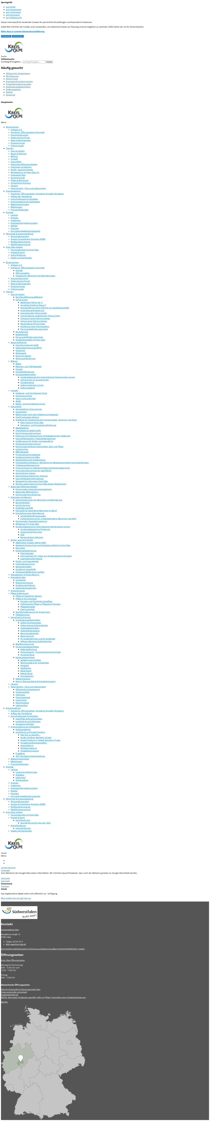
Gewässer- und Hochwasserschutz (31, 393)
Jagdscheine (25, 670)
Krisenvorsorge (18, 143)
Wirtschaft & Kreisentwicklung (19, 233)
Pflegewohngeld (27, 606)
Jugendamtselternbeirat (31, 558)
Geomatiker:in (26, 745)
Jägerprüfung (26, 673)
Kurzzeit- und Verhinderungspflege (36, 601)
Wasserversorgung (24, 582)
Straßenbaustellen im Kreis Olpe (30, 339)
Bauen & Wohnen (19, 153)
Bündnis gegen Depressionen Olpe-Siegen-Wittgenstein (41, 484)
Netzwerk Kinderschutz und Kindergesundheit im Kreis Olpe (43, 545)
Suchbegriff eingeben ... (11, 61)
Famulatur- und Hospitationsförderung (38, 425)
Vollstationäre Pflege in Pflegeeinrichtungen (40, 604)
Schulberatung (27, 382)
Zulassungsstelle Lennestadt (14, 992)
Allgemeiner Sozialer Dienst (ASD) (31, 542)
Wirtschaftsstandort (20, 236)
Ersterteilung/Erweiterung (32, 310)
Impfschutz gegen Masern (27, 417)
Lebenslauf (21, 777)
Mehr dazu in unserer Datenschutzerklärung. (23, 31)
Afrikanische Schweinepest (18, 73)
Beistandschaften (23, 566)
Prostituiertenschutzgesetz (28, 454)
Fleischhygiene (22, 702)
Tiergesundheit (22, 692)
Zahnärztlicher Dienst (25, 473)
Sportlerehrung (23, 820)
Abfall (18, 401)
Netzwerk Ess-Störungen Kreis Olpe (32, 481)
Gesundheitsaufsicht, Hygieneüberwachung (36, 438)
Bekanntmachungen (20, 204)
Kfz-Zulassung (12, 76)
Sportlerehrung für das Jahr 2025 (35, 823)
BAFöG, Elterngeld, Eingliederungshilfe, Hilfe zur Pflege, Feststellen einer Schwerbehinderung (43, 997)
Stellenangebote (13, 89)
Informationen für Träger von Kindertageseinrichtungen (46, 556)
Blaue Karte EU (27, 636)
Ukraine (14, 185)
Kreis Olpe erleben (14, 247)
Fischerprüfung (27, 654)
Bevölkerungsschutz (25, 644)
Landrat (14, 215)
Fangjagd (24, 665)
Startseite (5, 878)
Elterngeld (20, 548)
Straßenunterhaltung (25, 585)
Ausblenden (6, 36)
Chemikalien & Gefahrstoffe (28, 430)
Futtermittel (21, 700)
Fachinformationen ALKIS (27, 345)
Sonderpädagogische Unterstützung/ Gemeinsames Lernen (47, 377)
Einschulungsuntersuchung (28, 433)
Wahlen (9, 92)
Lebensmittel (21, 705)
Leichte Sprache (23, 505)
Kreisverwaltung (13, 191)
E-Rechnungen (17, 145)
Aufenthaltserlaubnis (30, 630)
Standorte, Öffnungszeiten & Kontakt (27, 132)
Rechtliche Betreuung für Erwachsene (33, 612)
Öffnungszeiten (23, 273)
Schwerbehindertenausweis (18, 84)
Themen (9, 148)
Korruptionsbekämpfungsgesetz (25, 231)
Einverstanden (18, 36)
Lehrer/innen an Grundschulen (34, 380)
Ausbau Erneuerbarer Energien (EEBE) (28, 239)
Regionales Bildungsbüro (27, 492)
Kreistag (9, 212)
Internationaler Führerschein (33, 313)
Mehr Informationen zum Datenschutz (18, 875)
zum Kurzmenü (13, 15)
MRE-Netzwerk (22, 452)
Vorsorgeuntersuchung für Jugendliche (33, 470)
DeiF (22, 534)
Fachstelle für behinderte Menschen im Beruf (36, 510)
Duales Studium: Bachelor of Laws (35, 737)
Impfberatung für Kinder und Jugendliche (34, 441)
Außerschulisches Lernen (32, 385)
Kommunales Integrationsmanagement (34, 489)
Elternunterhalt (27, 609)
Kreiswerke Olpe (18, 175)
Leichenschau (22, 449)
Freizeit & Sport (18, 252)
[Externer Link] (105, 913)
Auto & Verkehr (18, 151)
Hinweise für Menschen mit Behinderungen (35, 275)
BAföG (18, 364)
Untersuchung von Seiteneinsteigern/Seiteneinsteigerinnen (43, 468)
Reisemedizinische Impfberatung (30, 460)
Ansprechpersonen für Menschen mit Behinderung (39, 500)
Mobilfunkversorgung (20, 244)
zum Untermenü (13, 12)
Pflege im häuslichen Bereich (29, 596)
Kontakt (19, 270)
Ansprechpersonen (19, 135)
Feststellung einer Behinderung (30, 513)
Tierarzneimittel (23, 697)
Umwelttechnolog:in (29, 751)
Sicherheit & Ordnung (21, 183)
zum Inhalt (10, 7)
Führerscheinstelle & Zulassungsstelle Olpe (20, 989)
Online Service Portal (20, 137)
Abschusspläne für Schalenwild (34, 662)
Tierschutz (20, 694)
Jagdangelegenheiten (25, 657)
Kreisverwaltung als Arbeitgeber (25, 201)
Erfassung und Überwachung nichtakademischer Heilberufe (43, 436)
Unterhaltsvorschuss (25, 564)
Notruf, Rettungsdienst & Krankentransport (36, 681)
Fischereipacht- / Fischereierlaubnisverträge (40, 652)
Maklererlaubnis (23, 678)
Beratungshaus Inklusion (31, 537)
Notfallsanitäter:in (28, 748)
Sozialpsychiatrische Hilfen (28, 457)
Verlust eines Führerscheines (33, 321)
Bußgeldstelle (22, 334)
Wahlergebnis (22, 780)
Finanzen (15, 228)
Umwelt (14, 159)
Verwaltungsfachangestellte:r (33, 743)
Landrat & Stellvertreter (26, 772)
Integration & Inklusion (21, 167)
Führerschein (12, 79)
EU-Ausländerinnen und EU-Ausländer (37, 638)
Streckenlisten (26, 676)
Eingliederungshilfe (24, 508)
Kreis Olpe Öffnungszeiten (13, 960)
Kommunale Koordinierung (28, 494)
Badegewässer (22, 428)
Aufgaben (20, 775)
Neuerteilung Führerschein (32, 323)
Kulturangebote (27, 388)
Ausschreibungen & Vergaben (24, 199)
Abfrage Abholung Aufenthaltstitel (36, 641)
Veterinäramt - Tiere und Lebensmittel (28, 188)
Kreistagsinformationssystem (19, 81)
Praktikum (20, 753)
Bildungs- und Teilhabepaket (29, 366)
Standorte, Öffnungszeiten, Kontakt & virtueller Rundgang (37, 193)
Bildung (14, 156)
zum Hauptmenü (13, 9)
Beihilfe (4, 1002)
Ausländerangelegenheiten (18, 87)
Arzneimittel (21, 412)
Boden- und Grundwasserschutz (30, 404)
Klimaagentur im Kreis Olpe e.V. (25, 172)
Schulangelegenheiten (26, 374)
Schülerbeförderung (25, 372)
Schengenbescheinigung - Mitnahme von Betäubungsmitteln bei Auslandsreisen (52, 462)
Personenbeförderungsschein (34, 329)
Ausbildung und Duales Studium (30, 732)
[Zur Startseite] (13, 53)
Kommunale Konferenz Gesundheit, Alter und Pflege (39, 446)
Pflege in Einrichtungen (26, 598)
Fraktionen (16, 220)
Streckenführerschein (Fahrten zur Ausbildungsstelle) (44, 307)
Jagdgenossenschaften (30, 660)
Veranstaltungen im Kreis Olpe (25, 249)
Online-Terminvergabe (30, 622)
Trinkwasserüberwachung (27, 465)
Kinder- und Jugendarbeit (27, 561)
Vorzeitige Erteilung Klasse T (33, 305)
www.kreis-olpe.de (16, 944)
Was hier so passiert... (30, 735)
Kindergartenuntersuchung (28, 444)
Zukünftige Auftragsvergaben (29, 718)
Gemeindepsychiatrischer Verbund (32, 476)
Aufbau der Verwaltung (21, 196)
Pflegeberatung (23, 614)
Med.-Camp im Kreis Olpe (32, 422)
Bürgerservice (12, 127)
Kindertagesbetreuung (26, 550)
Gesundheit (16, 161)
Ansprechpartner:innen (31, 532)
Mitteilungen (16, 207)
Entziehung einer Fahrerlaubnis (34, 326)
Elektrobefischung (28, 649)
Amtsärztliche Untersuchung (29, 409)
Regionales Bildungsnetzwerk (24, 164)
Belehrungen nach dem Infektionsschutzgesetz (37, 414)
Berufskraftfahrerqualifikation (29, 297)
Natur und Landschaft (26, 398)
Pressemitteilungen (20, 209)
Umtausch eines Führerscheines (35, 318)
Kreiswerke (21, 580)
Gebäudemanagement (26, 588)
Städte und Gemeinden (21, 257)
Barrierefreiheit (23, 502)
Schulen (19, 369)
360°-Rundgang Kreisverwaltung (30, 756)
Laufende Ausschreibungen (28, 721)
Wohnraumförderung (25, 358)
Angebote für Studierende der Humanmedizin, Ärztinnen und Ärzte (46, 420)
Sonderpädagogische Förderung (35, 529)
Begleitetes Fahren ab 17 (31, 302)
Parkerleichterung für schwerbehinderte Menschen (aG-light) (48, 518)
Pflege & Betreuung (19, 180)
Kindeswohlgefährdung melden (30, 572)
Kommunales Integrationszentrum (31, 521)
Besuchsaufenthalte (29, 633)
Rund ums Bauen (23, 355)
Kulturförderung (18, 255)
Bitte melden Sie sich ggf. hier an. (16, 898)
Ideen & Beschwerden (21, 140)
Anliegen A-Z (16, 129)
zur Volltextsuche (14, 17)
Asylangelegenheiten (29, 628)
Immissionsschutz (24, 396)
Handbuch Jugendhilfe (26, 569)
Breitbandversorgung (20, 241)
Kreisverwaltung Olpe (10, 929)
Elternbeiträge (27, 553)
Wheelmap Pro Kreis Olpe (27, 524)
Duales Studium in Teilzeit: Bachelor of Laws (40, 740)
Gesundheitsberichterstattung (30, 478)
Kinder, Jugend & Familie (22, 169)
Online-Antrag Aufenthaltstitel (34, 625)
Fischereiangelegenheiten (27, 646)
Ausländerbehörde (9, 994)
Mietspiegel (21, 353)
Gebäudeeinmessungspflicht (29, 347)
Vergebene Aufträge (25, 724)
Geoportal (10, 95)
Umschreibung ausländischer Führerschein (40, 315)
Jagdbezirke (25, 668)
